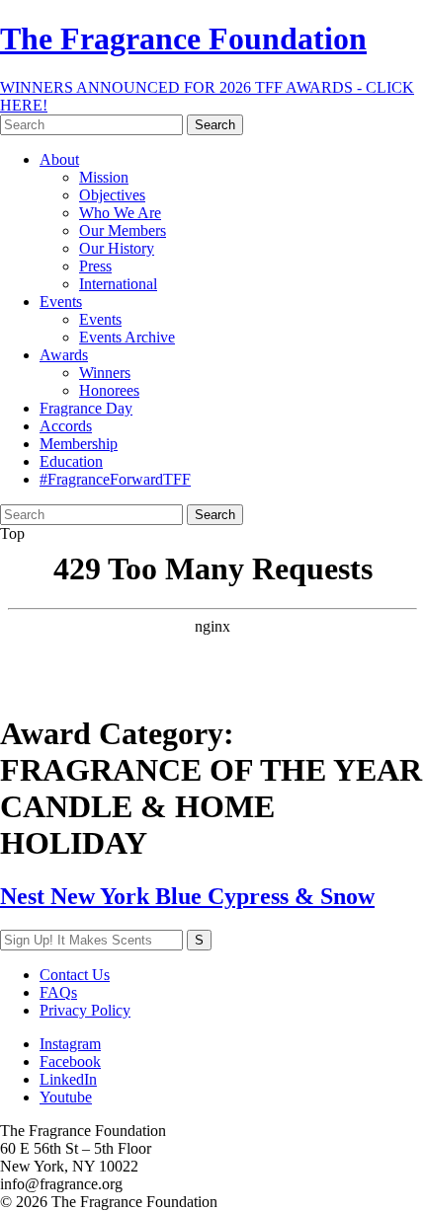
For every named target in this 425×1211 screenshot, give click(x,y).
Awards (64, 354)
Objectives (112, 195)
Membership (79, 443)
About (59, 159)
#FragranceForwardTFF (115, 479)
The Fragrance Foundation (183, 38)
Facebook (70, 1061)
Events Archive (127, 337)
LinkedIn (68, 1079)
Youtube (66, 1097)
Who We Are (120, 212)
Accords (66, 425)
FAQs (58, 992)
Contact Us (75, 974)
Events (61, 301)
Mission (103, 177)
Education (71, 461)
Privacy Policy (85, 1010)
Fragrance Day (86, 408)
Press (95, 266)
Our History (116, 248)
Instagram (70, 1043)
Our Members (122, 230)
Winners (104, 372)
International (118, 283)
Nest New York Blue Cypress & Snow (187, 896)
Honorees (109, 390)
